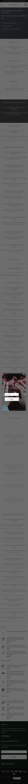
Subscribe (11, 399)
